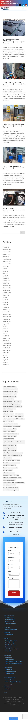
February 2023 (6, 254)
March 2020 (6, 336)
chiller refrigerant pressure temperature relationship (12, 442)
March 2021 (6, 307)
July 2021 (5, 297)
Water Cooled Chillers (10, 623)
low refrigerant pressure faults (10, 467)
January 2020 (6, 340)
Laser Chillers (8, 657)
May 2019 (5, 360)
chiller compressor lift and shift (10, 391)
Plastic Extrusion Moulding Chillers (13, 661)
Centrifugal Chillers (9, 619)
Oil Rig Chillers (8, 651)
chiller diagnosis (19, 414)
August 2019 (6, 352)
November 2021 (7, 288)
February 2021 (6, 309)
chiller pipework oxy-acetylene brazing (12, 426)
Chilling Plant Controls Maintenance (13, 124)
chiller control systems (8, 414)
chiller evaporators (19, 416)
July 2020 (5, 326)
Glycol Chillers (8, 647)
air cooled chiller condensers (9, 386)
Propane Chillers (8, 689)
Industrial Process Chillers (11, 649)
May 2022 (5, 273)
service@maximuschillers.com (9, 3)
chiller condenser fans (8, 399)
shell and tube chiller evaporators (10, 490)
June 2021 (5, 300)
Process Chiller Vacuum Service (12, 82)
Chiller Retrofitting (9, 673)
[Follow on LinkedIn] (23, 5)
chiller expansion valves (8, 418)
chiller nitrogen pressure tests (10, 423)
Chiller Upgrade (8, 667)
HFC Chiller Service (8, 208)
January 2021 (6, 312)
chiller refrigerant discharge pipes (11, 433)
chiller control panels (8, 411)
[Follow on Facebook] (17, 5)
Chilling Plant (6, 128)
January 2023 (6, 256)
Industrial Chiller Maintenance (12, 166)
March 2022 (6, 278)
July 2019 (5, 355)
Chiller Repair (7, 638)
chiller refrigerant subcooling (9, 448)
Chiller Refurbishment (10, 671)
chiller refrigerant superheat (9, 450)
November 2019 (7, 345)
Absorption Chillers (8, 685)
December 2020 (7, 314)
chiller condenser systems (9, 409)
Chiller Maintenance (9, 615)
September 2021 (7, 292)
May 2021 (5, 302)
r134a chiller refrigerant (8, 472)
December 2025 (7, 249)
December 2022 (7, 259)
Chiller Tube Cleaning (10, 645)
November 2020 (7, 316)
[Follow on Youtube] (26, 5)
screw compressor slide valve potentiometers (13, 482)
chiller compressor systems (9, 396)
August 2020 (6, 324)
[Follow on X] (20, 5)
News (5, 692)
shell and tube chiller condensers (10, 487)
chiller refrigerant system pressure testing (12, 453)
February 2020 (6, 338)
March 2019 (6, 364)
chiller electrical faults (8, 416)
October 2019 (6, 348)
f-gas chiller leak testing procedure (11, 462)
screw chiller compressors (9, 480)
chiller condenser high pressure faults (11, 404)
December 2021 (7, 285)
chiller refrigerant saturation (9, 445)
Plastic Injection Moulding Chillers (13, 663)
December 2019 (7, 343)
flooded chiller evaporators (9, 465)
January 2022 (6, 283)
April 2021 (5, 304)
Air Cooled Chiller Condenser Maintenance (11, 39)
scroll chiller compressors (9, 485)
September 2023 (7, 252)
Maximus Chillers (8, 42)
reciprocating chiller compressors (11, 475)
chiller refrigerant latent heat (9, 436)
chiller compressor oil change (10, 394)
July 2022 (5, 268)
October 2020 (6, 319)
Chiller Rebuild (8, 669)
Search (22, 232)
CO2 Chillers (7, 687)
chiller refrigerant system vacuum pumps (12, 455)
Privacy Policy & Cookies (11, 629)
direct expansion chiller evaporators (11, 460)
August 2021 (6, 295)
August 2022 (6, 266)
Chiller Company (9, 634)
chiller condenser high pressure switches (12, 406)
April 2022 (5, 276)
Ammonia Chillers (9, 679)
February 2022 (6, 280)
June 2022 (5, 271)
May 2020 (5, 331)
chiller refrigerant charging (9, 431)
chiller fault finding (20, 418)
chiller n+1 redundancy (8, 421)
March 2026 (6, 247)
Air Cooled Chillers (9, 617)
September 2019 (7, 350)
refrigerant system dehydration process (12, 477)
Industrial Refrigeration (10, 677)
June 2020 (5, 328)
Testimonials (7, 632)
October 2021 (6, 290)
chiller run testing (7, 458)
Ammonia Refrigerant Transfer (13, 682)
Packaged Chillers (9, 659)
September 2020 (7, 321)
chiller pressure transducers (9, 428)
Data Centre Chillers (10, 621)
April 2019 (5, 362)
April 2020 (5, 333)
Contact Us (7, 627)
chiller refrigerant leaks (8, 438)
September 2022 (7, 264)
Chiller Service (7, 655)
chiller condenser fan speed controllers (12, 401)
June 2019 (5, 357)
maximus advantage (7, 470)
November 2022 (7, 261)
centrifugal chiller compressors (10, 389)
